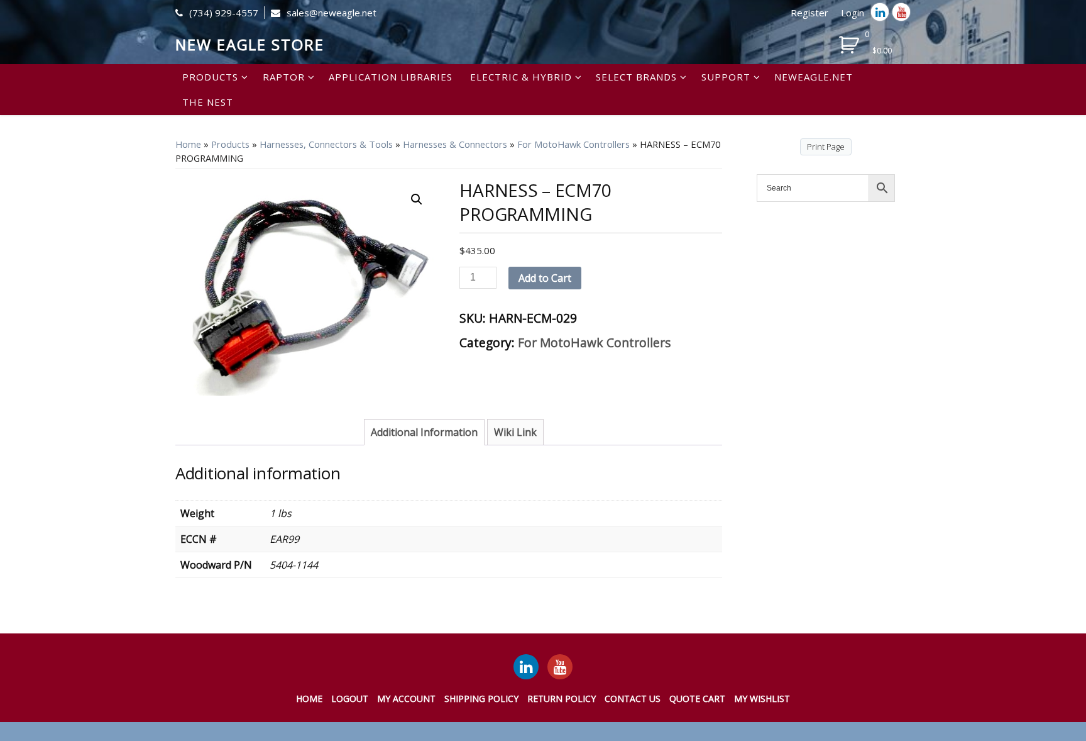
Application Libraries (390, 76)
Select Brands (636, 76)
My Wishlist (762, 699)
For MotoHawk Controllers (573, 144)
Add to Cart (544, 278)
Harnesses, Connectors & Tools (326, 144)
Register (809, 12)
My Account (406, 699)
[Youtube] (901, 12)
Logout (349, 699)
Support (725, 76)
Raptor (284, 76)
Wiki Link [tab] (515, 432)
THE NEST (207, 102)
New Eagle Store (249, 44)
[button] (416, 199)
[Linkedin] (880, 12)
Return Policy (561, 699)
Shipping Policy (481, 699)
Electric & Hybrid (521, 76)
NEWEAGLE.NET (813, 76)
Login (852, 12)
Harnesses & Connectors (455, 144)
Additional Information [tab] (424, 432)
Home (188, 144)
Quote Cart (697, 699)
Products (210, 76)
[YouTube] (560, 666)
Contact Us (633, 699)
